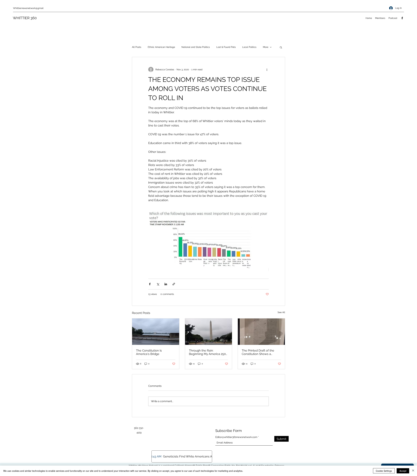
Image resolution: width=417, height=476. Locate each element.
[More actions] (267, 69)
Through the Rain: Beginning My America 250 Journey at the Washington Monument (207, 352)
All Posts (136, 47)
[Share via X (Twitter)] (157, 284)
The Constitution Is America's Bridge (149, 352)
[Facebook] (402, 18)
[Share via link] (173, 284)
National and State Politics (195, 47)
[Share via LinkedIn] (165, 284)
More (265, 47)
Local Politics (249, 47)
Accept (402, 470)
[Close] (413, 470)
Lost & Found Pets (226, 47)
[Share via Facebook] (149, 284)
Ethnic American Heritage (161, 47)
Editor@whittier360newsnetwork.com (236, 437)
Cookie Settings (384, 470)
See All (281, 312)
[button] (280, 47)
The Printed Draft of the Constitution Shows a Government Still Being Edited (258, 352)
